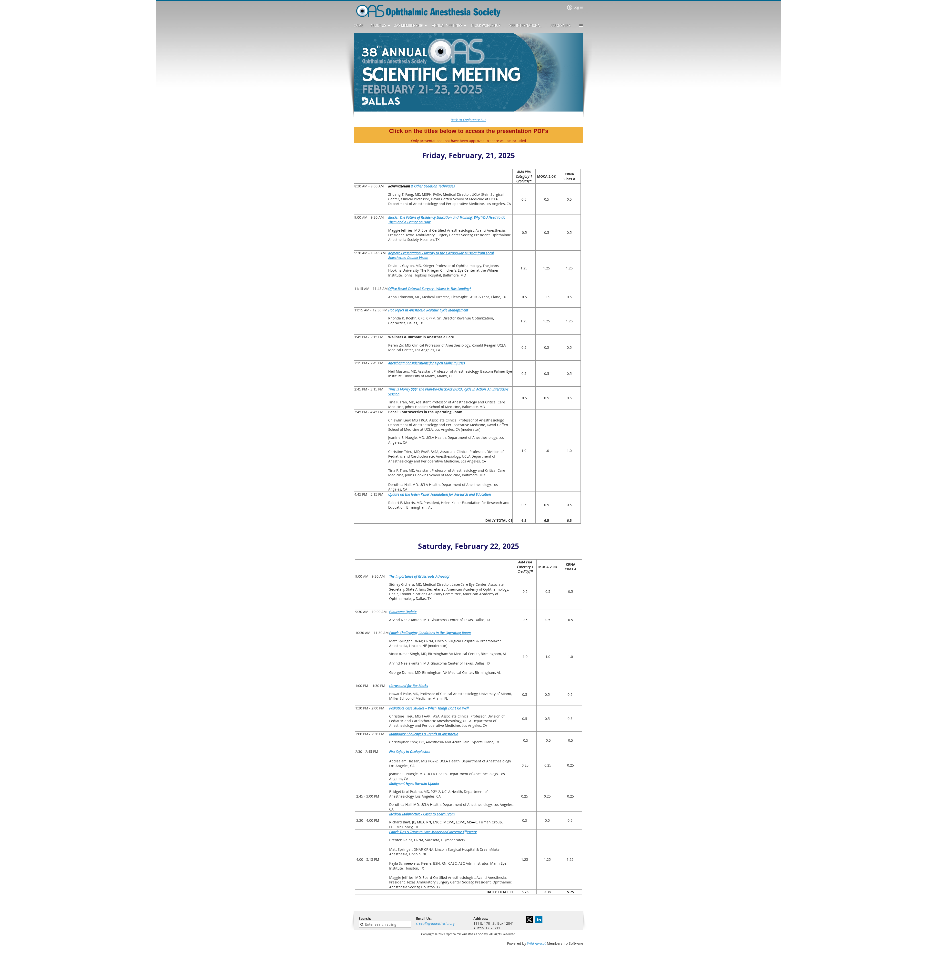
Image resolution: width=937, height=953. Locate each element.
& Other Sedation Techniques (421, 186)
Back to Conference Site (468, 119)
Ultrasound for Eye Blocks (408, 685)
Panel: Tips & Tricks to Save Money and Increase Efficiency (433, 832)
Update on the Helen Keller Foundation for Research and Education (439, 494)
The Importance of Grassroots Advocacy (419, 576)
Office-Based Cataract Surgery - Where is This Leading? (429, 288)
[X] (529, 919)
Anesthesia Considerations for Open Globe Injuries (426, 363)
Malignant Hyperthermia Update (414, 783)
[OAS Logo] (428, 15)
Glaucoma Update (403, 611)
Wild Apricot (536, 943)
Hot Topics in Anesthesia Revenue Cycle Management (428, 310)
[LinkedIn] (538, 919)
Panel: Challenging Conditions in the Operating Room (430, 632)
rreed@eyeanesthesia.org (435, 923)
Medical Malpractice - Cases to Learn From (422, 814)
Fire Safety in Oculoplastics (409, 751)
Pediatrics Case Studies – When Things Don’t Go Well (429, 708)
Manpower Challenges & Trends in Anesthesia (423, 734)
